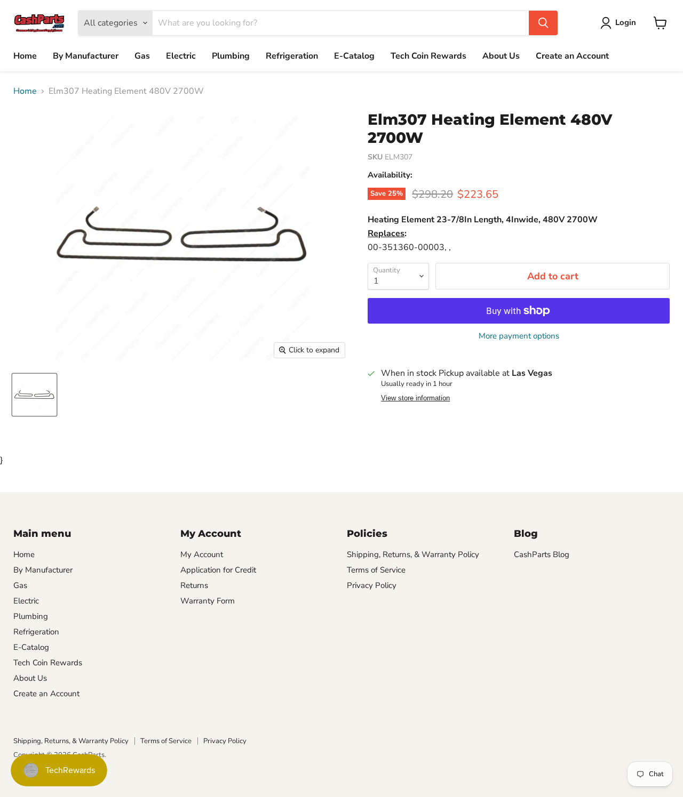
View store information (415, 398)
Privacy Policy (371, 585)
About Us (501, 56)
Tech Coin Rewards (428, 56)
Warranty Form (207, 600)
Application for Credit (218, 570)
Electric (181, 56)
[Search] (543, 23)
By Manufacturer (85, 56)
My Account (201, 554)
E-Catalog (354, 56)
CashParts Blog (541, 554)
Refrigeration (292, 56)
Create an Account (572, 56)
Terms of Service (376, 570)
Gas (142, 56)
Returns (194, 585)
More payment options (519, 336)
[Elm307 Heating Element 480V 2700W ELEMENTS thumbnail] (34, 395)
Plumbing (231, 56)
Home (25, 56)
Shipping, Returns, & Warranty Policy (413, 554)
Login (625, 22)
